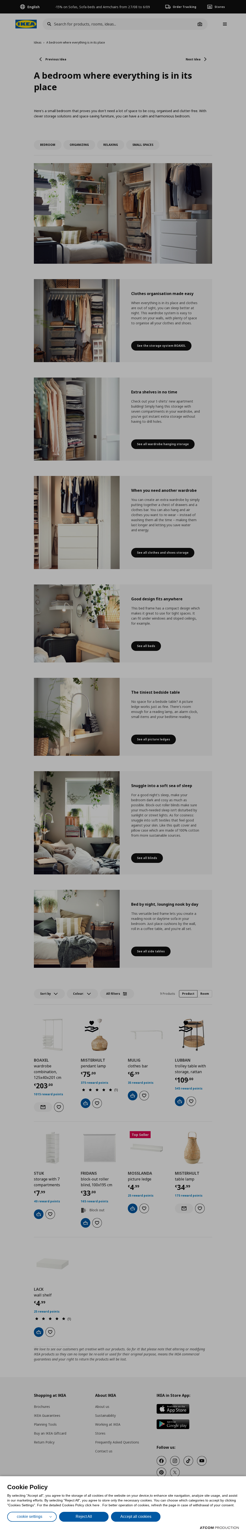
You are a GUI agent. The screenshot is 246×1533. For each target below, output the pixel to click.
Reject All (84, 1516)
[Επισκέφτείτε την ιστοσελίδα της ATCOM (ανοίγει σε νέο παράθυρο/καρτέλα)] (219, 1527)
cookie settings (29, 1516)
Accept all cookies (135, 1516)
